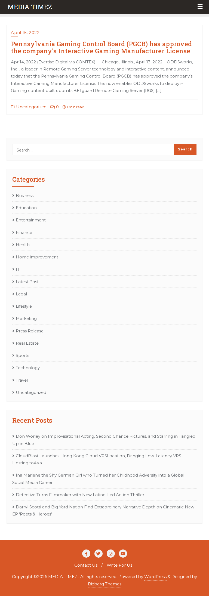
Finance (24, 232)
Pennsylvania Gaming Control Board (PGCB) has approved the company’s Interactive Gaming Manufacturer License (101, 47)
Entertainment (31, 220)
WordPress (155, 576)
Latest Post (27, 281)
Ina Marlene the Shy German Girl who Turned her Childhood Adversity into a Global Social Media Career (98, 479)
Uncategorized (31, 106)
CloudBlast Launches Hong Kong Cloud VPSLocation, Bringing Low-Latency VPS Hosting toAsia (96, 459)
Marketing (26, 318)
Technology (28, 367)
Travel (22, 380)
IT (18, 269)
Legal (21, 294)
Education (26, 207)
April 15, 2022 (25, 32)
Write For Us (119, 565)
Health (23, 244)
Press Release (30, 330)
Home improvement (37, 257)
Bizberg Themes (104, 583)
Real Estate (27, 343)
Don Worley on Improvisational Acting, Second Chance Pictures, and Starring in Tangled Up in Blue (103, 440)
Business (24, 195)
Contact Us (85, 565)
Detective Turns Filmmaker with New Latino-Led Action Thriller (80, 494)
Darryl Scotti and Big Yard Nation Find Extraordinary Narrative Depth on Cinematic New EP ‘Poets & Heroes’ (103, 510)
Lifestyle (24, 306)
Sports (22, 355)
